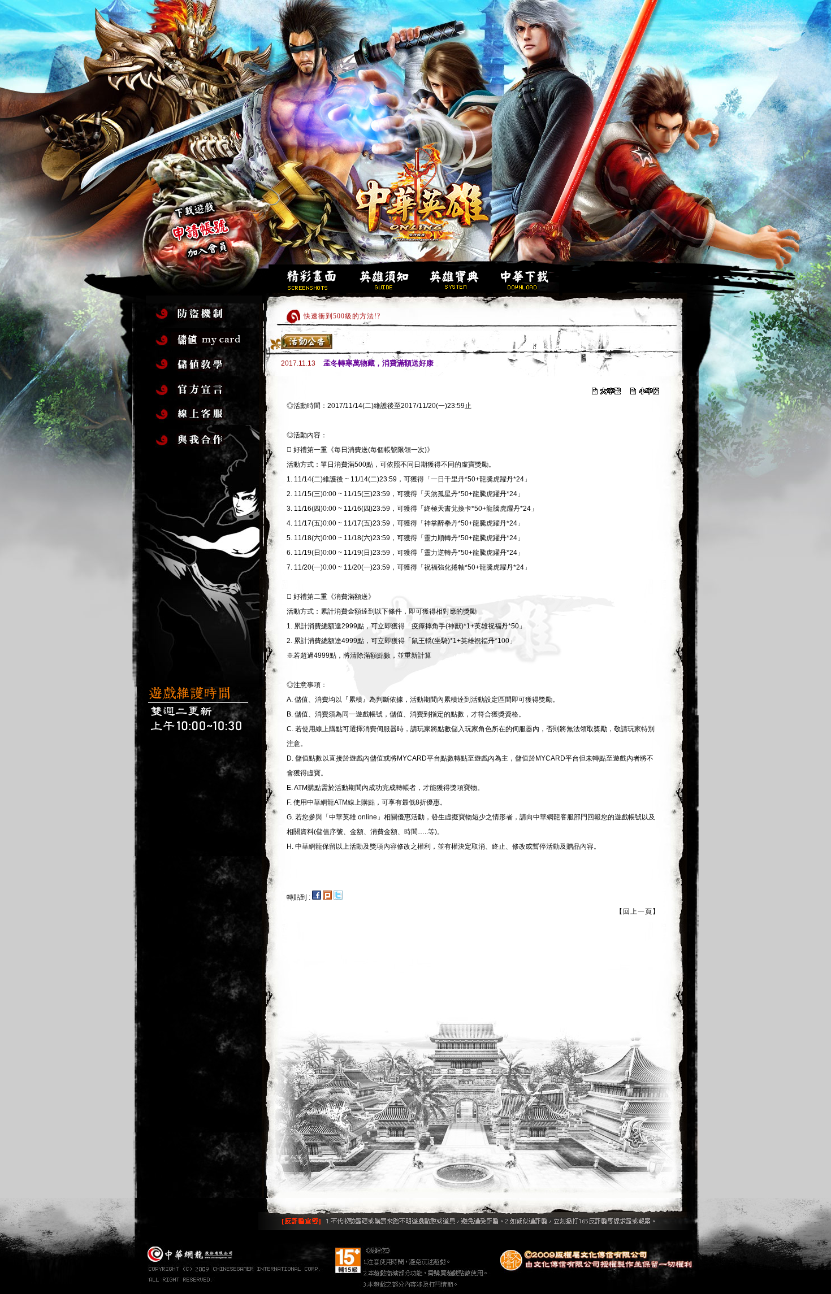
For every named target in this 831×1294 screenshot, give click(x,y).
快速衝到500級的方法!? (342, 312)
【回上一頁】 (638, 911)
